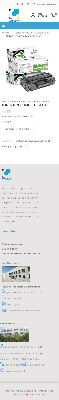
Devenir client (10, 248)
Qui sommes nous (12, 244)
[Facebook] (17, 4)
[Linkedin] (26, 146)
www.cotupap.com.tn (15, 370)
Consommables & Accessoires (31, 32)
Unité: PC (6, 122)
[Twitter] (22, 4)
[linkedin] (27, 4)
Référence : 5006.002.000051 (17, 116)
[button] (54, 15)
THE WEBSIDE (38, 394)
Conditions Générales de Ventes (21, 253)
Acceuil (6, 32)
